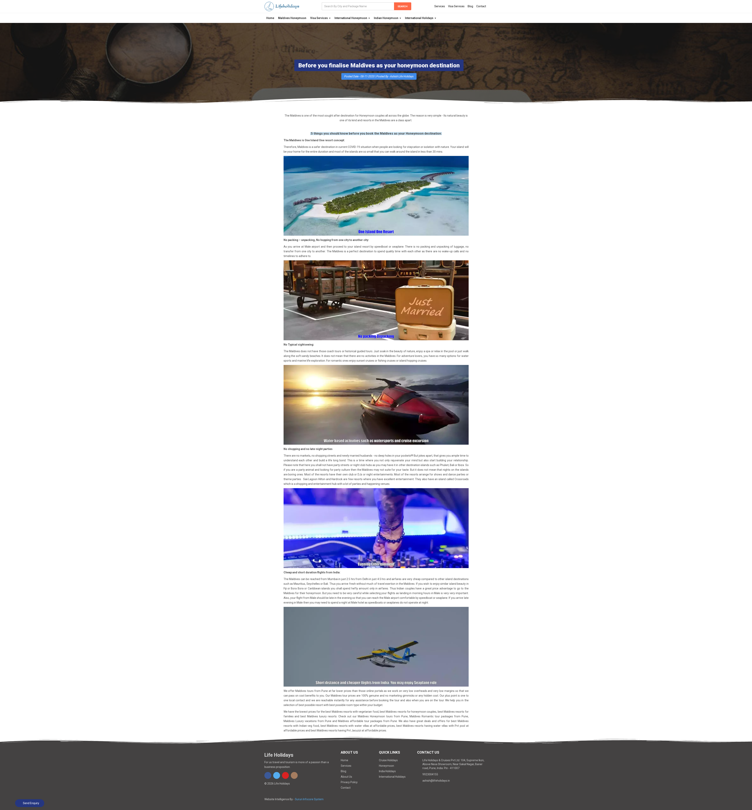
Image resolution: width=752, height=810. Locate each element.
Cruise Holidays (388, 760)
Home (270, 18)
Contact (481, 6)
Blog (470, 6)
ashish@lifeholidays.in (436, 780)
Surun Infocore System (309, 799)
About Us (346, 776)
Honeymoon (386, 765)
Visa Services (456, 6)
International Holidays (392, 776)
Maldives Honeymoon (292, 18)
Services (439, 6)
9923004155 (430, 774)
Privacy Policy (349, 782)
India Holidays (387, 771)
